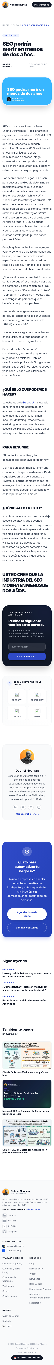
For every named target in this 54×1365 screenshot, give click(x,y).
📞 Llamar (7, 1326)
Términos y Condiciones (27, 1348)
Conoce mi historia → (27, 814)
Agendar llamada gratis (27, 914)
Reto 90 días (35, 1284)
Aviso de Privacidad (27, 1352)
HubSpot (28, 402)
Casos (5, 1291)
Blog (16, 25)
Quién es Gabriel (10, 1316)
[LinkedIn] (15, 807)
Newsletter (34, 1279)
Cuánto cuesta (9, 1296)
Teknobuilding (12, 1250)
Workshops (8, 1286)
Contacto (6, 1321)
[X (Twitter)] (31, 807)
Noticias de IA (36, 1268)
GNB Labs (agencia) (12, 1263)
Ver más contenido (27, 927)
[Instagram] (38, 807)
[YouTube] (23, 807)
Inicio (6, 25)
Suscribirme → (27, 656)
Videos (32, 1273)
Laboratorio (35, 1302)
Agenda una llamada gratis (27, 1358)
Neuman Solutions (13, 1246)
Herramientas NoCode (40, 1289)
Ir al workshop (41, 4)
